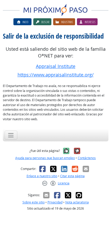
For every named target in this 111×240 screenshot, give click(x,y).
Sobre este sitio (33, 202)
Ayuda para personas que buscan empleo (45, 158)
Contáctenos (87, 158)
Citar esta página (72, 176)
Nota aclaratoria (77, 202)
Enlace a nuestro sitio (42, 176)
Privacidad (54, 202)
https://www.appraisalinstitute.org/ (56, 75)
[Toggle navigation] (11, 135)
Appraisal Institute (55, 66)
